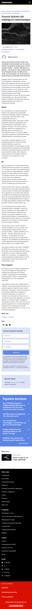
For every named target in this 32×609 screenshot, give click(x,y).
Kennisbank (5, 478)
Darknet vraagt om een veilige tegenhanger (20, 458)
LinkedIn (6, 569)
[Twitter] (10, 325)
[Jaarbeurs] (16, 605)
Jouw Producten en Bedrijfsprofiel (12, 516)
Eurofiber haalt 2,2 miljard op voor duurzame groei (14, 415)
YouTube (7, 572)
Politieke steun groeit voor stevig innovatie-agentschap (14, 439)
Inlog (3, 554)
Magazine (5, 485)
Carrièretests (5, 475)
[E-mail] (3, 325)
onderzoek (9, 85)
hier (15, 367)
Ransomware (6, 501)
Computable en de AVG (9, 544)
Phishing (4, 498)
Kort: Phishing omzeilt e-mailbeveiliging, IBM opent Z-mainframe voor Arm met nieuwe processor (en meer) (14, 406)
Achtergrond (20, 49)
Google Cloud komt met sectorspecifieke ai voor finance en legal (12, 431)
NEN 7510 (5, 505)
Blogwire (4, 533)
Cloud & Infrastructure (14, 11)
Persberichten (6, 526)
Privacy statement (7, 597)
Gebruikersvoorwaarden (9, 592)
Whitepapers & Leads (8, 520)
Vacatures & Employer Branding (11, 523)
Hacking (4, 317)
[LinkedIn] (7, 325)
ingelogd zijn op (15, 382)
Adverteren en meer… (8, 513)
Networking (15, 13)
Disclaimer (5, 587)
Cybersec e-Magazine (8, 492)
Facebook (7, 562)
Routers (11, 317)
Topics (4, 495)
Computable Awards (8, 482)
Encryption (16, 455)
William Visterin (13, 57)
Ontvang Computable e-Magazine (12, 488)
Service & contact (7, 547)
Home (3, 11)
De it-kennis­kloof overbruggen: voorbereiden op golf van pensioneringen (14, 423)
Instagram (7, 575)
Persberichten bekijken (9, 529)
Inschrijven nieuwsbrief (9, 551)
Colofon (4, 541)
